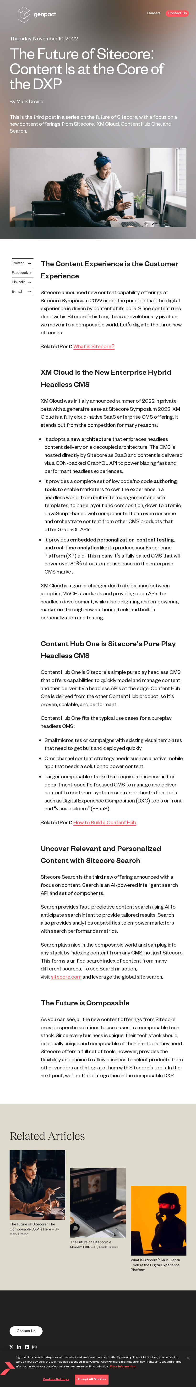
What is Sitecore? (93, 347)
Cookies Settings (56, 1379)
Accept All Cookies (91, 1379)
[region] (98, 1368)
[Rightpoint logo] (37, 20)
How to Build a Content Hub (104, 823)
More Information (122, 1366)
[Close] (188, 1358)
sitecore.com (66, 977)
